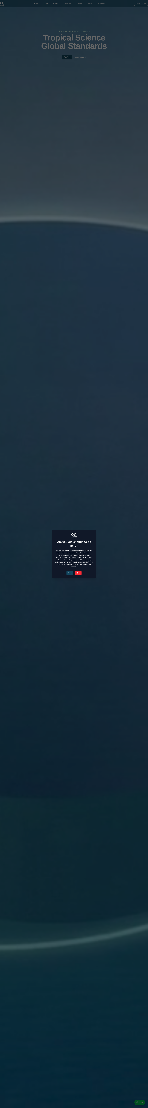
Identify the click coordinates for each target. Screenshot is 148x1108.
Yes (70, 573)
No (78, 573)
